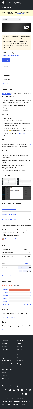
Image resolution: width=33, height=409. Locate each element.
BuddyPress (6, 378)
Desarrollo (6, 79)
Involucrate (20, 355)
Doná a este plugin (7, 330)
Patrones (20, 349)
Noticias (4, 343)
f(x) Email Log (6, 94)
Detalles (5, 66)
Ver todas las (27, 304)
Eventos (20, 358)
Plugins (19, 346)
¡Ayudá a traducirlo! (19, 13)
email (20, 271)
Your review (5, 304)
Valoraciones (7, 71)
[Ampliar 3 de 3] (29, 188)
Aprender (4, 355)
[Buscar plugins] (19, 19)
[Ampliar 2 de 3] (29, 180)
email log (25, 271)
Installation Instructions (9, 209)
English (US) (28, 263)
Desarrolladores (6, 361)
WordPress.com (7, 369)
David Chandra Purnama (11, 55)
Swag (20, 364)
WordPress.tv (7, 364)
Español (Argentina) (12, 386)
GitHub (29, 144)
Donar (20, 361)
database (28, 267)
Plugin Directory (6, 7)
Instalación (6, 75)
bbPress (5, 375)
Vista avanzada (6, 276)
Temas (19, 343)
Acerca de (5, 340)
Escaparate (20, 340)
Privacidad (5, 349)
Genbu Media (21, 133)
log (30, 271)
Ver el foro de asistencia (9, 317)
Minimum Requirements (9, 219)
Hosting (4, 346)
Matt (4, 372)
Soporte (5, 84)
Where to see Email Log (9, 214)
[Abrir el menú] (30, 2)
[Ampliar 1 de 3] (13, 180)
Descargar (6, 60)
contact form (21, 267)
